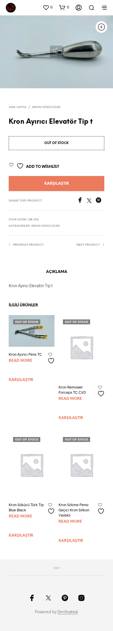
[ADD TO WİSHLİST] (52, 358)
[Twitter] (91, 201)
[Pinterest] (100, 201)
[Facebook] (82, 201)
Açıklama (56, 272)
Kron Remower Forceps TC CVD (72, 390)
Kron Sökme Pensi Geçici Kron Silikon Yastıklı (74, 509)
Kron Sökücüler (46, 107)
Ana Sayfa (17, 107)
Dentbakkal (67, 612)
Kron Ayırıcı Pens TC (25, 354)
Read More (20, 361)
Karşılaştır (56, 184)
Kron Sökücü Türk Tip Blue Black (26, 507)
